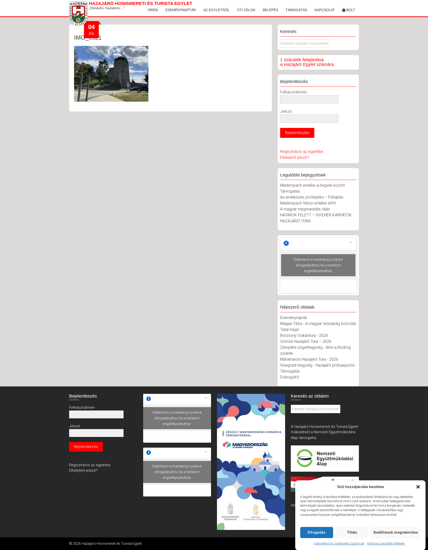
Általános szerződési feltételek (386, 543)
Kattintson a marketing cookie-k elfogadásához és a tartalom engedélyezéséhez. (318, 265)
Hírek (153, 10)
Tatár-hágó (289, 329)
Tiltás (352, 532)
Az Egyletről (216, 10)
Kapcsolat (325, 10)
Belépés (270, 10)
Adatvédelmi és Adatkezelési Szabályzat (339, 543)
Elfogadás (316, 532)
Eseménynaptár (180, 10)
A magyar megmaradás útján (305, 209)
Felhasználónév (293, 92)
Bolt (350, 10)
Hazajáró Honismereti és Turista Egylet (140, 3)
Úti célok (246, 10)
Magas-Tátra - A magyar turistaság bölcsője (318, 323)
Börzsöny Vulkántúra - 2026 (304, 335)
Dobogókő (289, 377)
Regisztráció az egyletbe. (90, 465)
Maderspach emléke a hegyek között (312, 185)
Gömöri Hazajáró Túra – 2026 (305, 341)
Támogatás (296, 10)
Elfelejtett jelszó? (294, 157)
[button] (418, 486)
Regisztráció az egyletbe (301, 151)
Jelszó (286, 111)
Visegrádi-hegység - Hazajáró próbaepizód (317, 365)
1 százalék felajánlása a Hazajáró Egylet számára (307, 62)
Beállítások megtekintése (396, 532)
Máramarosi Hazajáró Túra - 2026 (309, 359)
